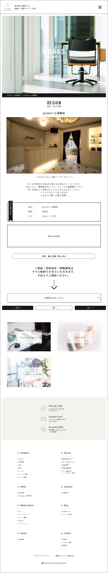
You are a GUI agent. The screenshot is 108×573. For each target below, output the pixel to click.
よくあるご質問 (66, 542)
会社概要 (21, 462)
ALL (19, 511)
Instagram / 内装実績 (24, 496)
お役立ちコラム (66, 511)
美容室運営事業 (66, 468)
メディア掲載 (22, 517)
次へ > (90, 307)
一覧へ (54, 307)
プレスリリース (23, 523)
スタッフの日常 (66, 514)
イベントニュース (23, 514)
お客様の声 (65, 493)
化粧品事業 (65, 465)
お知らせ (21, 520)
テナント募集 (22, 477)
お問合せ (64, 539)
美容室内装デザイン (68, 459)
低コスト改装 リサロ (68, 462)
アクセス (21, 471)
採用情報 (21, 539)
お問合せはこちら (54, 298)
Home (10, 95)
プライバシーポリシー (42, 556)
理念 (19, 468)
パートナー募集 (23, 474)
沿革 (19, 465)
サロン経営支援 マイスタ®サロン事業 (68, 472)
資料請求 (64, 545)
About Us (21, 459)
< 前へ (17, 307)
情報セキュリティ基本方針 (64, 556)
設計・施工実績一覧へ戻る (54, 256)
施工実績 (21, 493)
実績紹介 (18, 95)
